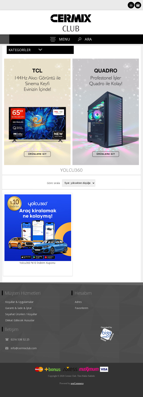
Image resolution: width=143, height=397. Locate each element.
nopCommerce (77, 383)
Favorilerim (81, 308)
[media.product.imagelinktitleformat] (37, 227)
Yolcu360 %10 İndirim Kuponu (37, 263)
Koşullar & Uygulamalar (19, 302)
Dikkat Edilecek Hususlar (19, 320)
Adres (78, 302)
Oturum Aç (131, 5)
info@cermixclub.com (24, 348)
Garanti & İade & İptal (18, 308)
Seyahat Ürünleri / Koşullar (21, 314)
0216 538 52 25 (20, 339)
